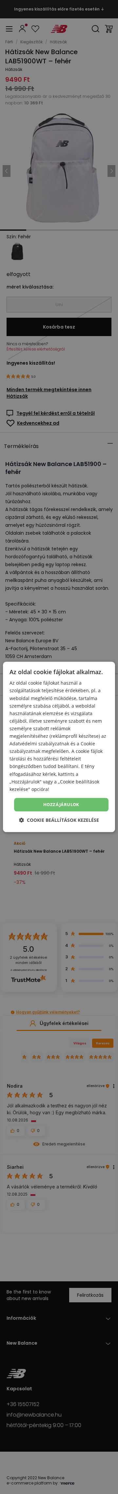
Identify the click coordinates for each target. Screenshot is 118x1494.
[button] (59, 820)
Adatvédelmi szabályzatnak (39, 743)
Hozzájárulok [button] (61, 804)
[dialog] (59, 747)
